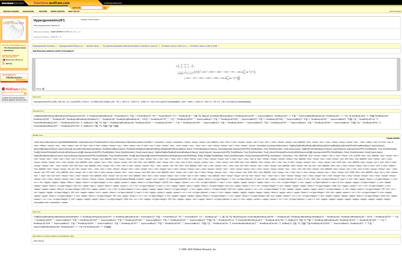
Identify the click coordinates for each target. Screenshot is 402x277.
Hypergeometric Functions (44, 46)
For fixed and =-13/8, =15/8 (203, 46)
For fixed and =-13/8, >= (174, 46)
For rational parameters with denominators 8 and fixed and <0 (130, 46)
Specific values (92, 46)
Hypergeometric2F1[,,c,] (70, 46)
